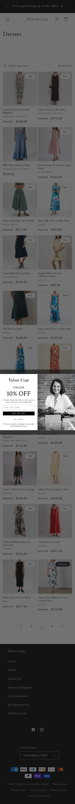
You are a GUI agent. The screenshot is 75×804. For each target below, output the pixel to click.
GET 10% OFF (18, 413)
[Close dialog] (72, 376)
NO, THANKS (18, 419)
